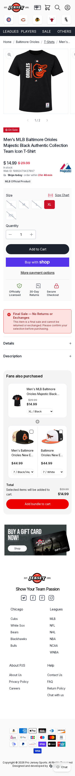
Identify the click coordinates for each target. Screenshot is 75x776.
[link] (17, 400)
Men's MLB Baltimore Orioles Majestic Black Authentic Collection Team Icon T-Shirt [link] (44, 391)
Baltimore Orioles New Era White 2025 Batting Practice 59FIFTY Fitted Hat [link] (52, 453)
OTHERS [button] (64, 31)
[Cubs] (8, 19)
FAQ (50, 681)
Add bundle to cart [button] (37, 504)
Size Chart (62, 195)
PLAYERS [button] (28, 31)
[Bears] (23, 19)
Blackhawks (19, 639)
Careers (14, 688)
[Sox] (66, 19)
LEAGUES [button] (11, 31)
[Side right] (47, 120)
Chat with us (55, 695)
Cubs (14, 619)
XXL (13, 216)
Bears (15, 632)
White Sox (18, 625)
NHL (52, 632)
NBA (53, 639)
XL (49, 204)
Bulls (14, 645)
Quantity (12, 226)
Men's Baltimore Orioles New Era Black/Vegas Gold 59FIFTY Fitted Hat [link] (22, 453)
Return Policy (56, 688)
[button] (57, 7)
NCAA (54, 645)
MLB (53, 619)
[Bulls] (51, 19)
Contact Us (54, 675)
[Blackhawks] (37, 19)
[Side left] (27, 120)
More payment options (38, 273)
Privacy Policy (19, 681)
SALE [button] (46, 31)
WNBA (54, 652)
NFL (52, 625)
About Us (15, 675)
